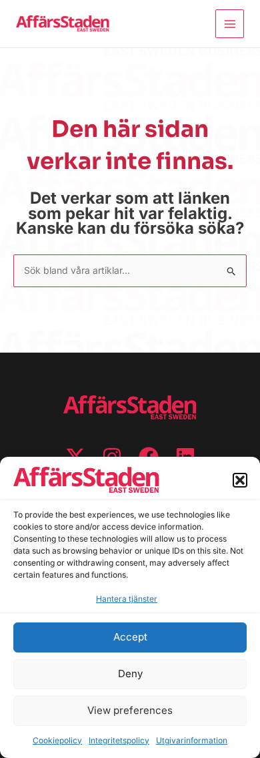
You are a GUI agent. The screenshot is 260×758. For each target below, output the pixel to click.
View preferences (130, 710)
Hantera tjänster (126, 599)
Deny (130, 673)
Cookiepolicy (57, 740)
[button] (240, 480)
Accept (130, 636)
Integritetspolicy (119, 740)
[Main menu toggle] (229, 23)
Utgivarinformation (191, 740)
